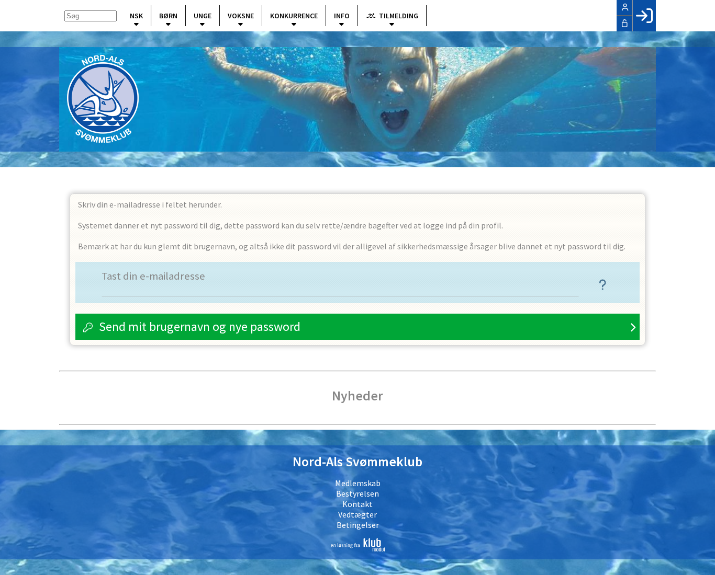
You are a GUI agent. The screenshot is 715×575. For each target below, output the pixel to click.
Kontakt (357, 504)
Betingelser (358, 525)
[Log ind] (644, 15)
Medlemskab (358, 483)
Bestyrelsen (357, 493)
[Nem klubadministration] (357, 544)
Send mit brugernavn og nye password (199, 326)
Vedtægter (357, 514)
